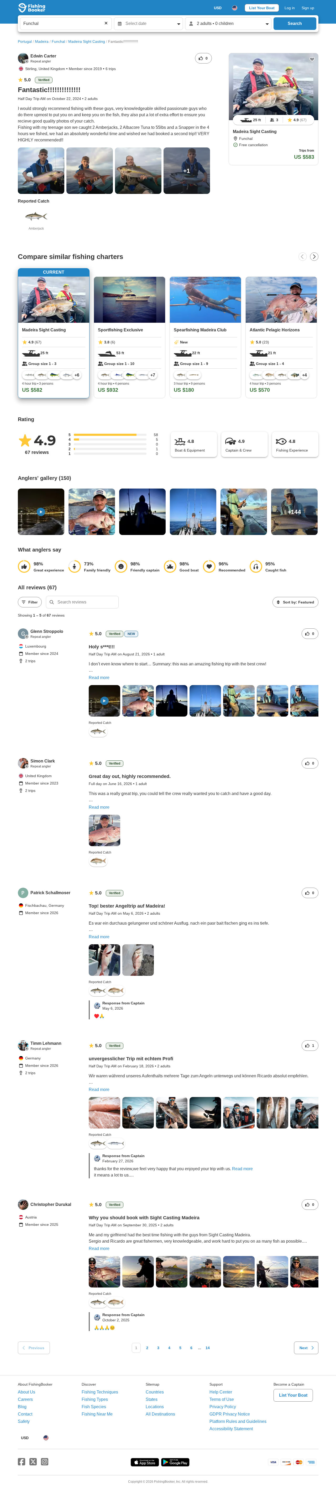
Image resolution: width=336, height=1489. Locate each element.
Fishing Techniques (100, 1392)
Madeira (42, 41)
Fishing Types (95, 1399)
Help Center (220, 1392)
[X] (33, 1462)
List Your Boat (262, 8)
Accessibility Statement (231, 1429)
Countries (155, 1392)
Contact (25, 1414)
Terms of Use (221, 1399)
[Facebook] (21, 1462)
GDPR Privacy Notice (229, 1414)
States (152, 1399)
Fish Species (94, 1407)
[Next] (314, 256)
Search (295, 23)
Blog (22, 1407)
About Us (26, 1392)
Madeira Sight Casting (86, 41)
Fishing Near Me (97, 1414)
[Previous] (302, 256)
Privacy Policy (222, 1407)
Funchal (58, 41)
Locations (155, 1407)
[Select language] (234, 8)
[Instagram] (44, 1462)
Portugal (25, 41)
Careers (25, 1399)
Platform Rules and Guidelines (237, 1421)
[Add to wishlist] (312, 59)
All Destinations (160, 1414)
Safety (24, 1421)
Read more (99, 677)
